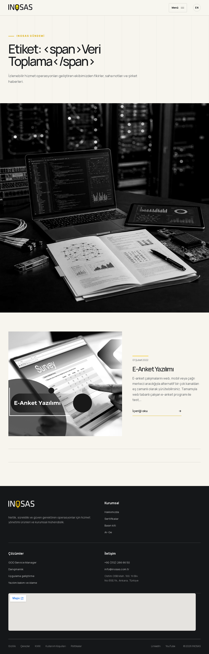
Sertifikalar (111, 519)
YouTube (170, 646)
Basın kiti (110, 525)
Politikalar (76, 646)
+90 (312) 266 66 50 (117, 562)
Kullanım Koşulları (56, 646)
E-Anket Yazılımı (152, 369)
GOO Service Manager (22, 562)
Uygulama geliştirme (21, 576)
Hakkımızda (111, 512)
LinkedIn (156, 646)
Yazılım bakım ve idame (22, 583)
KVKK (38, 646)
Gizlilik (12, 646)
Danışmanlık (15, 569)
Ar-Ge (108, 532)
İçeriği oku (156, 411)
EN (196, 7)
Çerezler (25, 646)
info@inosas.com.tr (116, 569)
